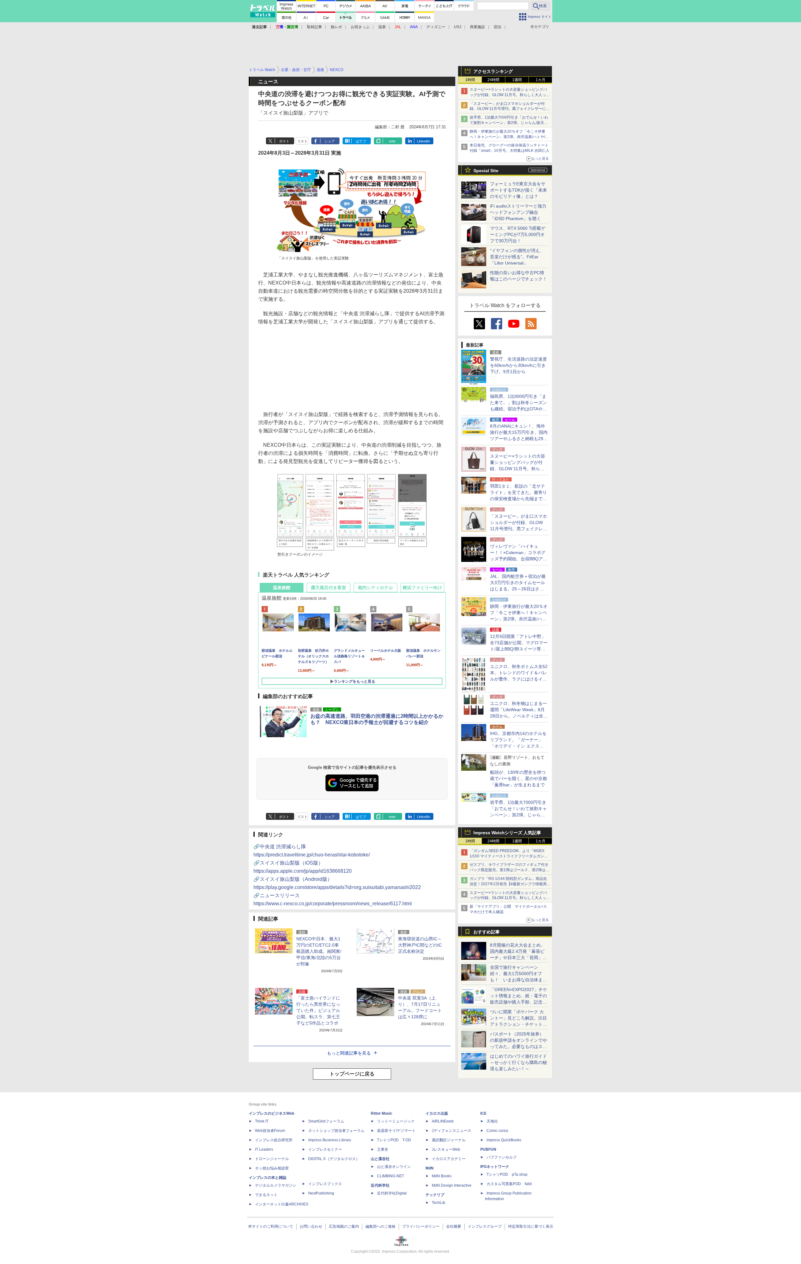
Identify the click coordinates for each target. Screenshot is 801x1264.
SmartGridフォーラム (326, 1121)
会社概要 (453, 1226)
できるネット (266, 1195)
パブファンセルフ (502, 1157)
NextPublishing (321, 1193)
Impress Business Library (329, 1140)
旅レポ (336, 27)
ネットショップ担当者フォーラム (336, 1130)
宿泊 (497, 27)
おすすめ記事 (486, 931)
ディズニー (435, 27)
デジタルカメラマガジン (275, 1185)
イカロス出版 (437, 1113)
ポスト (284, 141)
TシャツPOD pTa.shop (507, 1174)
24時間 (493, 80)
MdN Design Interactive (452, 1185)
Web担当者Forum (270, 1130)
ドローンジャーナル (272, 1159)
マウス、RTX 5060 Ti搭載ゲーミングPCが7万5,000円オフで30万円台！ (517, 234)
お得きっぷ (360, 27)
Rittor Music (381, 1113)
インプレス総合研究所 (274, 1140)
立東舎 (382, 1149)
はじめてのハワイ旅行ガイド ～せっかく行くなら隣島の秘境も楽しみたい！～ (518, 1062)
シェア (329, 141)
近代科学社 (380, 1185)
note (392, 141)
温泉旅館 (281, 587)
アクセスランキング (493, 71)
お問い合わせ (311, 1226)
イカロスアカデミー (449, 1159)
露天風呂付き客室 (328, 587)
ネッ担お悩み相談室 (272, 1168)
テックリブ (435, 1195)
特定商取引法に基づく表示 (530, 1226)
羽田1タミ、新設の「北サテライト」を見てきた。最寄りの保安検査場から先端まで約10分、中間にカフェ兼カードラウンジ (519, 499)
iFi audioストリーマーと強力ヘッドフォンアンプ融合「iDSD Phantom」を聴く (518, 212)
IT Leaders (264, 1149)
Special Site (485, 170)
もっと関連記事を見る (349, 1053)
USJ (457, 27)
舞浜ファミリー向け (422, 587)
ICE (483, 1113)
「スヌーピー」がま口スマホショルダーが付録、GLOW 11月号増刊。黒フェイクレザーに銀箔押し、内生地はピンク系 (510, 108)
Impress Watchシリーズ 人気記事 (507, 832)
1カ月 (540, 80)
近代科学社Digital (392, 1193)
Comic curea (497, 1130)
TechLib (438, 1202)
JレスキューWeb (446, 1149)
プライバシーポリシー (421, 1226)
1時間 (470, 80)
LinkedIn (423, 141)
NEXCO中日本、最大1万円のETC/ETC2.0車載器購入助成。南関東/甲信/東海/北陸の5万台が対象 (318, 951)
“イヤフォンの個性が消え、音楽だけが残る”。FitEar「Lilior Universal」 (517, 256)
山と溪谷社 (380, 1159)
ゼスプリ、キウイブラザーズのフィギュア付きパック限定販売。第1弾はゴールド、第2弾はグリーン (509, 869)
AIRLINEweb (443, 1121)
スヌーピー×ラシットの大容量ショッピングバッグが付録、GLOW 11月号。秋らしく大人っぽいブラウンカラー (510, 94)
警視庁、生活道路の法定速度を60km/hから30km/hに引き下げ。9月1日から (518, 365)
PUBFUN (488, 1149)
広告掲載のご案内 (344, 1226)
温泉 (382, 27)
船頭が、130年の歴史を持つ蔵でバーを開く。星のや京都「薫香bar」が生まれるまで (518, 778)
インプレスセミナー (325, 1149)
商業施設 (477, 27)
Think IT (261, 1121)
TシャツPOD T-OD (394, 1140)
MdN (430, 1168)
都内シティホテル (375, 587)
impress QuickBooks (504, 1140)
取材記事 (314, 27)
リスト (302, 141)
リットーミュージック (396, 1121)
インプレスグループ (485, 1226)
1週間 (517, 80)
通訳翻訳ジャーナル (449, 1140)
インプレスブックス (325, 1184)
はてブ (361, 141)
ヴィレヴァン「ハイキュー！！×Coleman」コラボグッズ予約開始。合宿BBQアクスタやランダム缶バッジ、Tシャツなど (518, 559)
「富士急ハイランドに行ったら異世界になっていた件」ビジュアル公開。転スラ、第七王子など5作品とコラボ (318, 1010)
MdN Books (442, 1176)
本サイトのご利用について (270, 1226)
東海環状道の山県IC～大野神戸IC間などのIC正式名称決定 (420, 945)
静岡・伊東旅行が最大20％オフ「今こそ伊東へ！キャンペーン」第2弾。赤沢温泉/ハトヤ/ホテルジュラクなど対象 (509, 136)
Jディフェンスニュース (451, 1130)
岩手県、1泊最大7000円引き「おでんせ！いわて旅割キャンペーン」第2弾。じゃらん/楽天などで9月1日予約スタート (509, 122)
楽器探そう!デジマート (396, 1130)
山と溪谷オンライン (394, 1166)
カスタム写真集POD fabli (509, 1184)
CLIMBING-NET (390, 1176)
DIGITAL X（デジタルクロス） (334, 1159)
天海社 (492, 1121)
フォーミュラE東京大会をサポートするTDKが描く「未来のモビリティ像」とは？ (518, 190)
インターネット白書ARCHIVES (281, 1204)
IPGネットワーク (494, 1166)
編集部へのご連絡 (380, 1226)
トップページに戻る (352, 1073)
